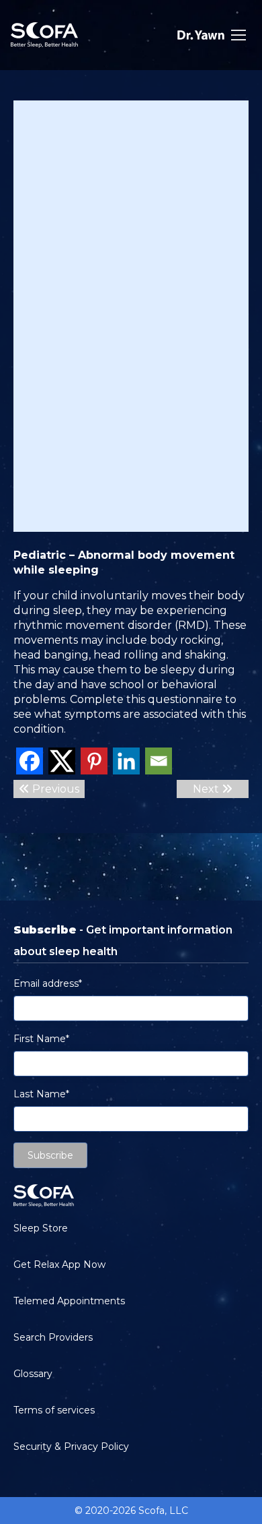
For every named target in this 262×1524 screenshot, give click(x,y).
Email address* (47, 983)
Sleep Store (40, 1228)
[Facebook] (29, 761)
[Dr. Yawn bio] (201, 35)
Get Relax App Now (59, 1264)
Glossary (32, 1374)
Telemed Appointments (69, 1301)
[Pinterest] (94, 761)
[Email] (158, 761)
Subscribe (50, 1155)
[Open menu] (238, 35)
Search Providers (53, 1337)
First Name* (41, 1039)
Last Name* (41, 1094)
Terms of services (54, 1410)
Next (207, 789)
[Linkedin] (126, 761)
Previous (54, 789)
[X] (61, 761)
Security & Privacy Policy (71, 1446)
